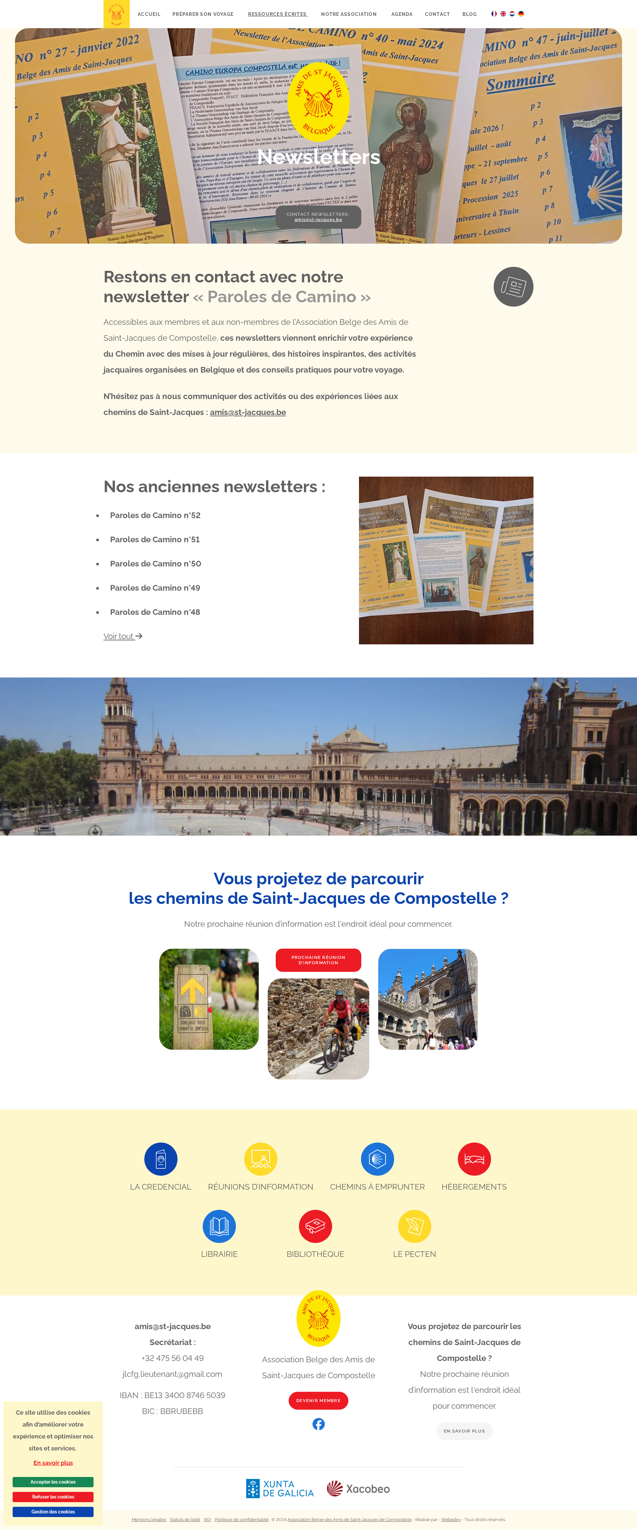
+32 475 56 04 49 (173, 1358)
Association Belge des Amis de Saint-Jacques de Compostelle (350, 1519)
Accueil (149, 14)
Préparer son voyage (204, 14)
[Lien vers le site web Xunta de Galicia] (286, 1489)
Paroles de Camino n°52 (155, 515)
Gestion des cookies (53, 1511)
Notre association (349, 14)
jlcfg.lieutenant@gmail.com (172, 1374)
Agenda (402, 14)
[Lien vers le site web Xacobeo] (358, 1489)
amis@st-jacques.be (248, 412)
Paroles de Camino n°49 (155, 588)
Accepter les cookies (53, 1482)
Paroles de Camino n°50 (155, 563)
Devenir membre (318, 1400)
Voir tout (119, 636)
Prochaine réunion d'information (319, 960)
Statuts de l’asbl (185, 1519)
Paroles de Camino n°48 (155, 612)
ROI (207, 1519)
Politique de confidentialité (242, 1519)
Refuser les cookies (53, 1497)
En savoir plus (464, 1431)
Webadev (451, 1519)
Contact (438, 14)
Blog (469, 14)
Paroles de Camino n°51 (155, 539)
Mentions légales (149, 1519)
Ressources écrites (278, 14)
